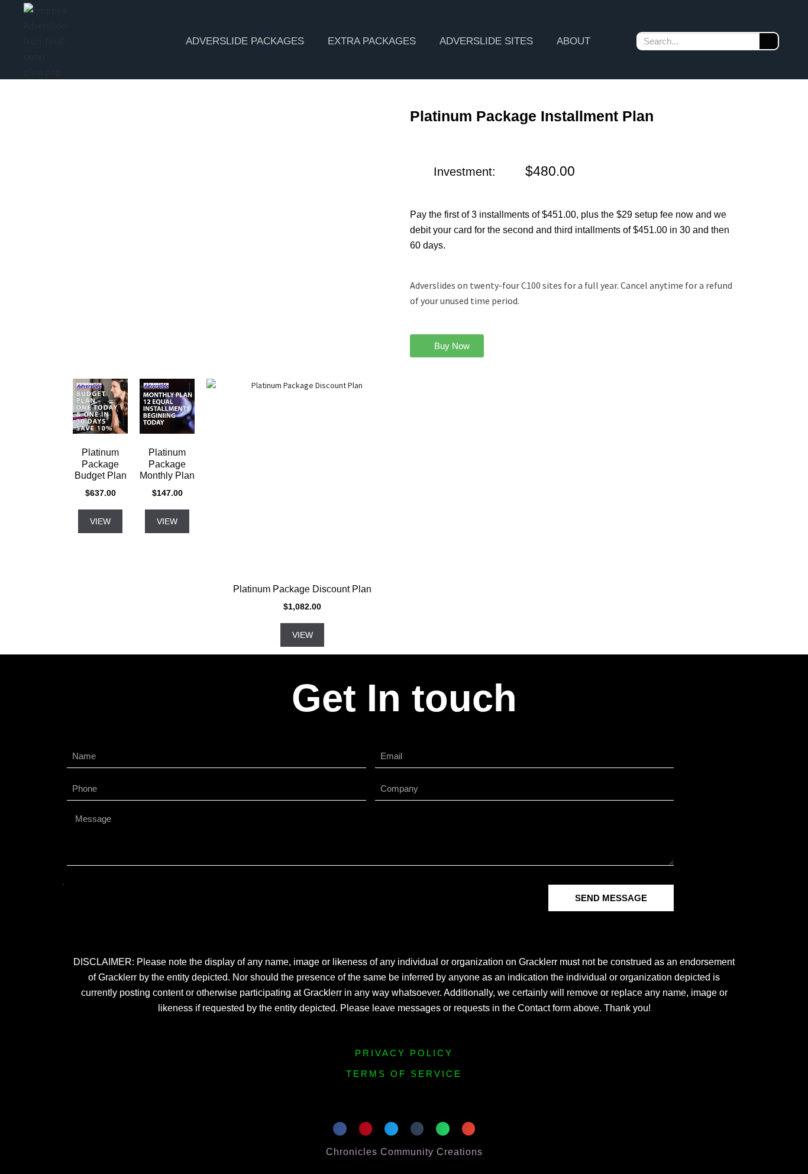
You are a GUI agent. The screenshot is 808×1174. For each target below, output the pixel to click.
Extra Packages (372, 41)
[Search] (768, 41)
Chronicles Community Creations (404, 1152)
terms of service (404, 1074)
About (573, 41)
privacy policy (404, 1053)
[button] (447, 345)
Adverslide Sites (486, 41)
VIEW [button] (100, 521)
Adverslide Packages (245, 41)
